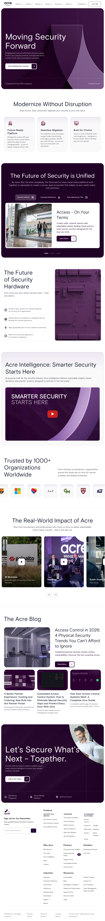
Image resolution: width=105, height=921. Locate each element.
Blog (64, 881)
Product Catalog (88, 877)
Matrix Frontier (95, 834)
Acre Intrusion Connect (51, 823)
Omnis (86, 839)
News (45, 860)
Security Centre (68, 896)
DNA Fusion (88, 829)
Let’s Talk (95, 4)
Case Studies (67, 877)
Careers (46, 864)
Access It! (87, 825)
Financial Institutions (50, 881)
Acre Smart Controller (71, 818)
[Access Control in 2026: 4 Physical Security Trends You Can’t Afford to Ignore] (27, 647)
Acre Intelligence (49, 857)
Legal (65, 899)
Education (46, 877)
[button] (19, 4)
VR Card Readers (69, 836)
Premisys (96, 829)
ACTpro (86, 833)
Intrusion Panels (69, 821)
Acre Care (86, 853)
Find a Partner (68, 867)
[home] (8, 4)
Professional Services (90, 849)
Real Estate (47, 896)
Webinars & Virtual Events (71, 888)
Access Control (86, 821)
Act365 (95, 825)
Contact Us (87, 881)
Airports (46, 899)
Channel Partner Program (71, 849)
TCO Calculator (88, 885)
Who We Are (47, 849)
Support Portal (68, 859)
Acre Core (46, 853)
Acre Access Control (50, 819)
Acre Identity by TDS (50, 827)
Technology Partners (70, 863)
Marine (45, 903)
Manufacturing (48, 892)
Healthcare (47, 888)
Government (47, 885)
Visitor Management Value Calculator (89, 890)
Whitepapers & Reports (71, 885)
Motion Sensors (69, 825)
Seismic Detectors (70, 829)
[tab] (25, 197)
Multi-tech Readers (70, 832)
